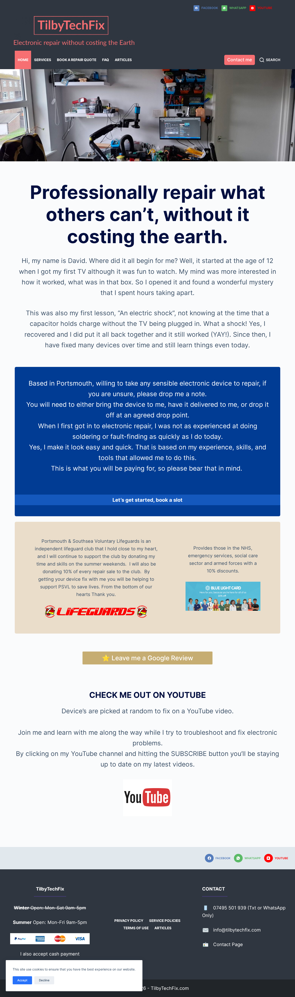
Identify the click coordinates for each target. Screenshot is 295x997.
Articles (123, 60)
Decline (44, 980)
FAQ (105, 60)
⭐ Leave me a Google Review (147, 658)
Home (23, 60)
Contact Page (228, 944)
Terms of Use (136, 928)
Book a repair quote (76, 60)
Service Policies (164, 920)
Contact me (239, 59)
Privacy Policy (128, 920)
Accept (22, 980)
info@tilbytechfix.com (237, 930)
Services (42, 60)
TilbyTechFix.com (170, 988)
